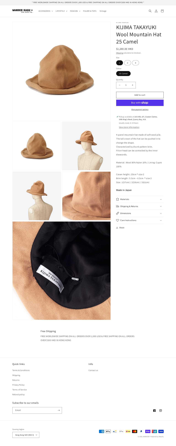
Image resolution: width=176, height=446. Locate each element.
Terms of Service (19, 389)
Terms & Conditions (21, 370)
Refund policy (18, 394)
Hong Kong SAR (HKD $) (24, 435)
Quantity (119, 79)
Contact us (93, 370)
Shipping (119, 53)
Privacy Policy (18, 385)
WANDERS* (146, 436)
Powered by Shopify (157, 436)
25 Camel (123, 73)
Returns (15, 380)
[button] (45, 11)
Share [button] (121, 227)
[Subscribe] (59, 410)
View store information (129, 127)
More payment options (139, 109)
